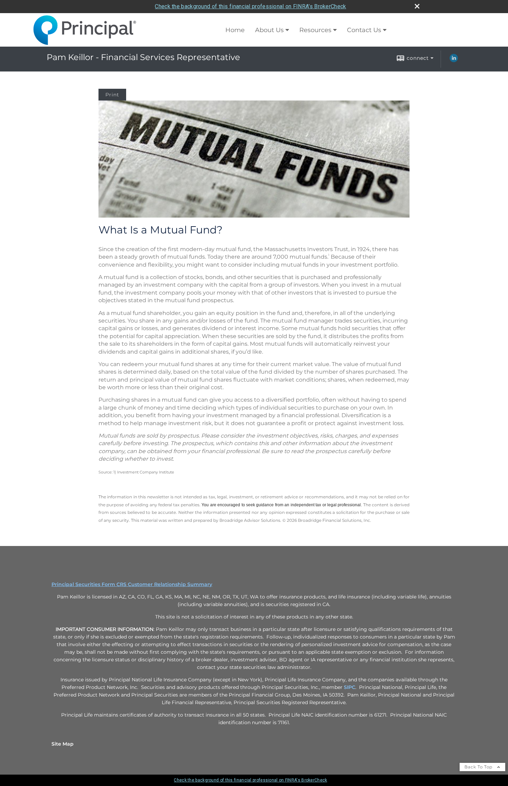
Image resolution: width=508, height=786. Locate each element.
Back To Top (479, 766)
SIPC (349, 687)
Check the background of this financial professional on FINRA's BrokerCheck (250, 6)
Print (112, 95)
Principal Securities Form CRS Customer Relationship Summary (131, 584)
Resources (315, 30)
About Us (269, 30)
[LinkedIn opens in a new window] (454, 60)
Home (235, 30)
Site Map (62, 744)
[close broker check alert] (417, 6)
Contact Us (364, 30)
